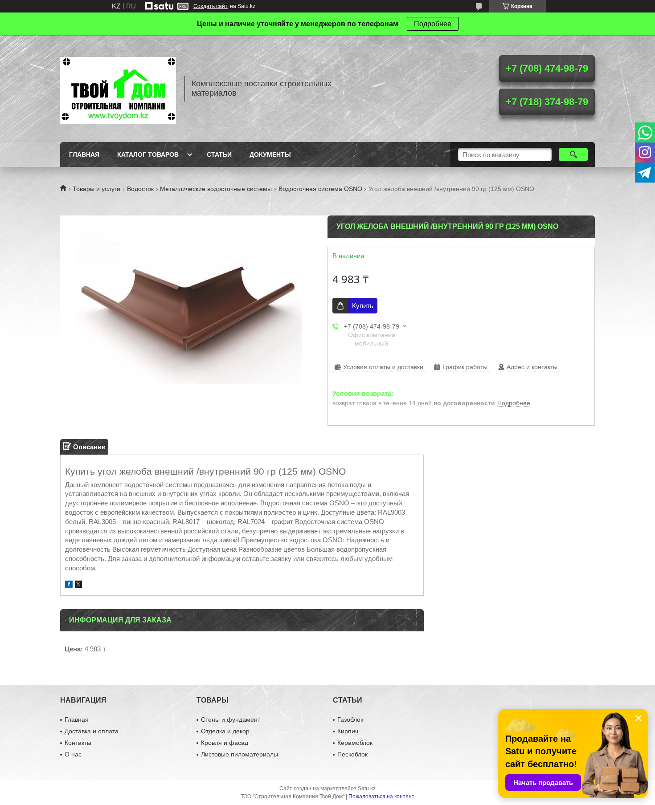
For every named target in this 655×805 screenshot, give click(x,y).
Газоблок (350, 719)
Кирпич (347, 731)
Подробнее (432, 24)
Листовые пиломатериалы (239, 754)
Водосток (140, 188)
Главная (84, 154)
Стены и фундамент (230, 719)
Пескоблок (352, 754)
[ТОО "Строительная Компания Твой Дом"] (118, 88)
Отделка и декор (225, 731)
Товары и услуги (96, 188)
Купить (362, 305)
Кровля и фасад (224, 742)
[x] (78, 585)
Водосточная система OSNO (320, 188)
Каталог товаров (148, 154)
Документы (270, 154)
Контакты (78, 742)
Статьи (219, 154)
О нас (73, 754)
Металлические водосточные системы (216, 188)
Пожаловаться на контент (381, 796)
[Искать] (573, 154)
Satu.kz (367, 788)
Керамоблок (355, 742)
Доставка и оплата (92, 731)
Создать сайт (210, 6)
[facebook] (69, 585)
